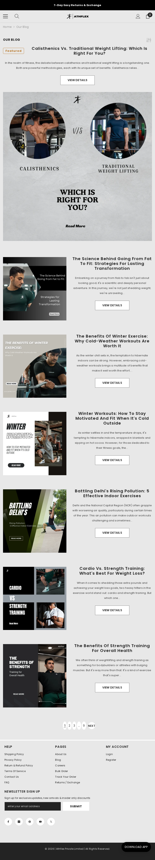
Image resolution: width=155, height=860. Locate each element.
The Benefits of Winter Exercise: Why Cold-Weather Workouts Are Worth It (112, 341)
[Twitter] (51, 821)
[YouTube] (40, 821)
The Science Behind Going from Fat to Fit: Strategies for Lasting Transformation (112, 263)
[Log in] (138, 16)
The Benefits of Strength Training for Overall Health (112, 648)
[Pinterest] (30, 821)
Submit (76, 806)
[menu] (5, 16)
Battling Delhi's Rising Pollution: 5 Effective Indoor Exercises (112, 493)
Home (7, 27)
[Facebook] (8, 821)
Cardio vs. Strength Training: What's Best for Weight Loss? (112, 571)
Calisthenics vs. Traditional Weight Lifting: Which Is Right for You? (76, 51)
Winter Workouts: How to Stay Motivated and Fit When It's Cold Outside (112, 418)
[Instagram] (19, 821)
